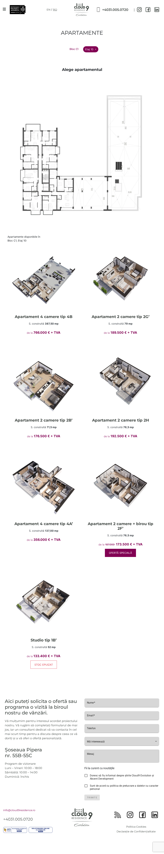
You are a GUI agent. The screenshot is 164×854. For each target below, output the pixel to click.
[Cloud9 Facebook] (148, 9)
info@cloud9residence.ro (19, 810)
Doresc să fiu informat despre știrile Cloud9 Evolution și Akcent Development (122, 777)
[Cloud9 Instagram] (139, 9)
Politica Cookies (136, 826)
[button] (4, 9)
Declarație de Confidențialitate (136, 831)
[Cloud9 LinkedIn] (156, 9)
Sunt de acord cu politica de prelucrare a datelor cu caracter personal (124, 787)
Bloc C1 (74, 49)
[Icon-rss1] (117, 814)
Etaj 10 (89, 49)
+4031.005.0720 (115, 10)
